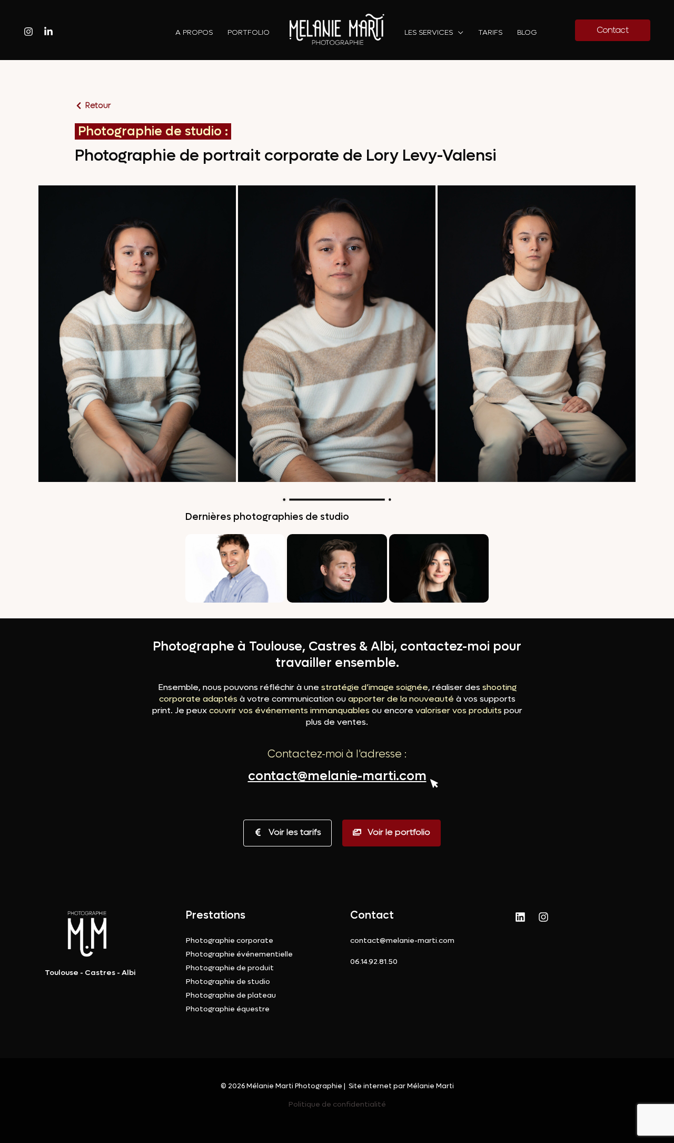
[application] (458, 32)
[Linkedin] (48, 31)
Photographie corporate (229, 940)
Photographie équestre (228, 1009)
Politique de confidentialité (337, 1104)
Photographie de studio (228, 982)
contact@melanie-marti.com (337, 776)
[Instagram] (28, 31)
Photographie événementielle (239, 954)
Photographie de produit (230, 968)
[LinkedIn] (520, 917)
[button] (137, 332)
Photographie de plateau (231, 995)
